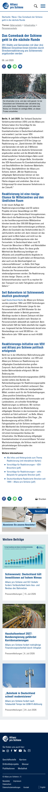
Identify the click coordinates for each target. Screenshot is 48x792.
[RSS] (25, 750)
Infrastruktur (29, 25)
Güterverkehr (16, 25)
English (42, 787)
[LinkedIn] (4, 750)
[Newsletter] (29, 750)
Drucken (42, 499)
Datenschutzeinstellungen (11, 787)
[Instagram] (8, 751)
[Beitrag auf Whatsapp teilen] (15, 66)
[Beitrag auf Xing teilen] (9, 66)
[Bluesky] (15, 751)
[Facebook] (12, 750)
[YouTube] (20, 750)
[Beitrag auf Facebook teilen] (4, 66)
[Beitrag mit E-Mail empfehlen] (20, 66)
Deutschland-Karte (14, 300)
